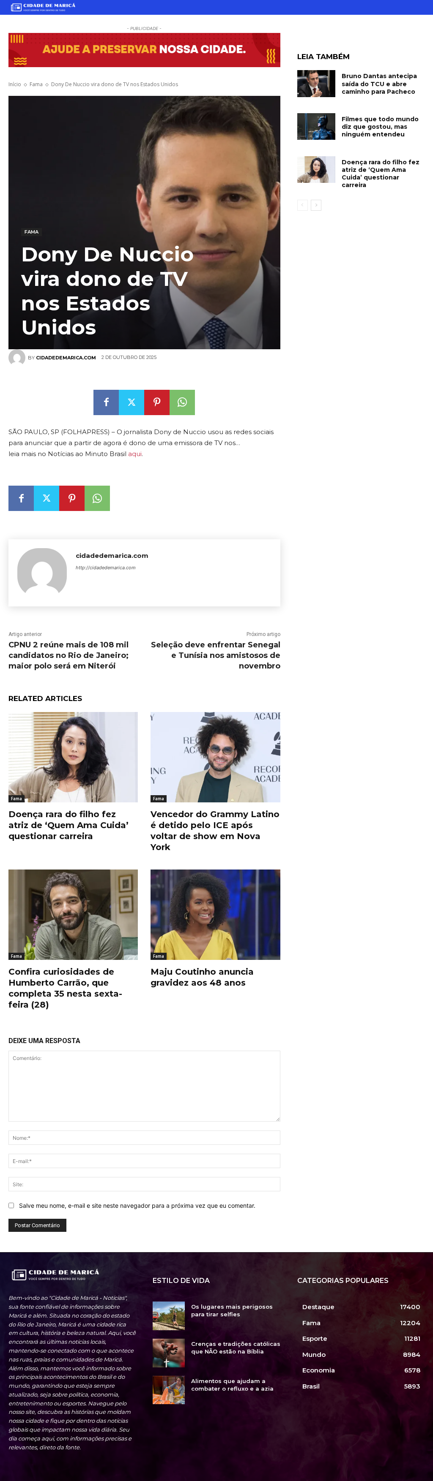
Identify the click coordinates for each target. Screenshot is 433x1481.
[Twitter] (131, 402)
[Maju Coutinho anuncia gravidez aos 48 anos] (215, 915)
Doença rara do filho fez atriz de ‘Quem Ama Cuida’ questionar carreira (380, 173)
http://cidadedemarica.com (106, 568)
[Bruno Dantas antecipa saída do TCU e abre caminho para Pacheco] (316, 83)
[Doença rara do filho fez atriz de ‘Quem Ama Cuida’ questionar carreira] (316, 169)
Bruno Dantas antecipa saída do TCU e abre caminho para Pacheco (379, 83)
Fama (36, 84)
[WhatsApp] (182, 402)
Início (14, 84)
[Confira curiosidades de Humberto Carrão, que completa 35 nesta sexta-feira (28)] (73, 915)
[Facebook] (106, 402)
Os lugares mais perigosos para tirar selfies (232, 1310)
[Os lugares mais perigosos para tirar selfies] (168, 1316)
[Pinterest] (157, 402)
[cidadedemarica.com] (42, 573)
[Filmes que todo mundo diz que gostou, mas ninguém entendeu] (316, 126)
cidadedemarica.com (112, 556)
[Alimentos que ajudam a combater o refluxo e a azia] (168, 1390)
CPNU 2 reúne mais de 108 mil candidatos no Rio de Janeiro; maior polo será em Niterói (68, 655)
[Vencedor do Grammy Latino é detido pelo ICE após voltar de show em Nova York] (215, 757)
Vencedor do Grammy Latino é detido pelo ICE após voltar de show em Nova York (215, 830)
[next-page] (316, 205)
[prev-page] (302, 205)
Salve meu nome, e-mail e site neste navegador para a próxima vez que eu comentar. (137, 1205)
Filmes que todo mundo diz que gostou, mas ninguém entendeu (380, 126)
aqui (135, 454)
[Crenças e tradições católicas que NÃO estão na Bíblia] (168, 1353)
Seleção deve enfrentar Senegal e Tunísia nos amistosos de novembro (215, 655)
